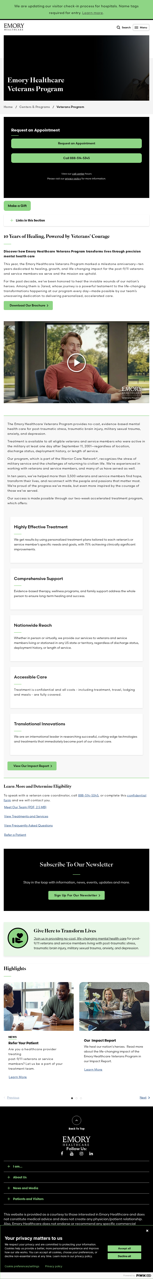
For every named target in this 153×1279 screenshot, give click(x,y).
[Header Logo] (14, 27)
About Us (19, 1177)
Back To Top (77, 1128)
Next (143, 1097)
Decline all (124, 1256)
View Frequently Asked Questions (28, 825)
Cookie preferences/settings (22, 1266)
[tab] (72, 1099)
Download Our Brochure (27, 305)
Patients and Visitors (28, 1199)
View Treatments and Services (26, 816)
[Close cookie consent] (147, 1230)
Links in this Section (30, 220)
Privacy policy (53, 1266)
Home (8, 107)
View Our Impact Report (31, 766)
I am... (17, 1166)
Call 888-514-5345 (76, 158)
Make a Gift (17, 206)
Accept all (124, 1248)
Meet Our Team (25, 807)
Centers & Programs (34, 107)
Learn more (92, 13)
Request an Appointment (76, 143)
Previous (13, 1097)
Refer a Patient (15, 835)
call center (78, 173)
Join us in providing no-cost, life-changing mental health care (80, 938)
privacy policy (73, 178)
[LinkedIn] (91, 1153)
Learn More (18, 1077)
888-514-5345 (88, 795)
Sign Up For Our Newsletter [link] (75, 895)
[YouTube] (71, 1153)
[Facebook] (62, 1153)
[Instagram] (81, 1153)
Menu (143, 27)
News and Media (25, 1188)
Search (126, 27)
